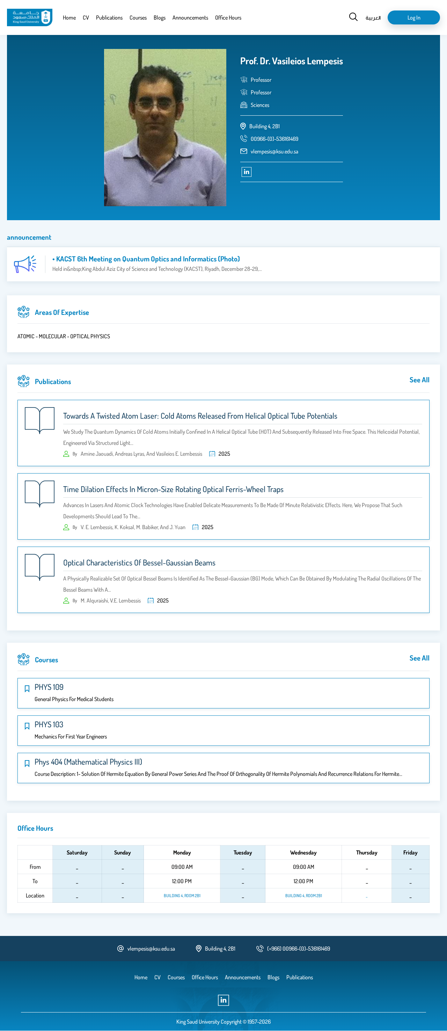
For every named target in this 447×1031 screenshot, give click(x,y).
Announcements (190, 17)
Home (69, 17)
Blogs (160, 17)
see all (420, 379)
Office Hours (228, 17)
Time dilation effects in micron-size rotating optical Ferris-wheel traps (173, 489)
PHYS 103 (49, 724)
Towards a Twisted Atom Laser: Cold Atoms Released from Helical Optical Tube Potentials (200, 415)
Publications (109, 17)
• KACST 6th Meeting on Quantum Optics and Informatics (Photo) (146, 258)
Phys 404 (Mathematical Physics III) (88, 761)
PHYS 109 (49, 687)
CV (86, 17)
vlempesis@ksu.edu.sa (274, 151)
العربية (373, 17)
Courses (138, 17)
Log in (414, 17)
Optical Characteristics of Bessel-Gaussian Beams (139, 562)
